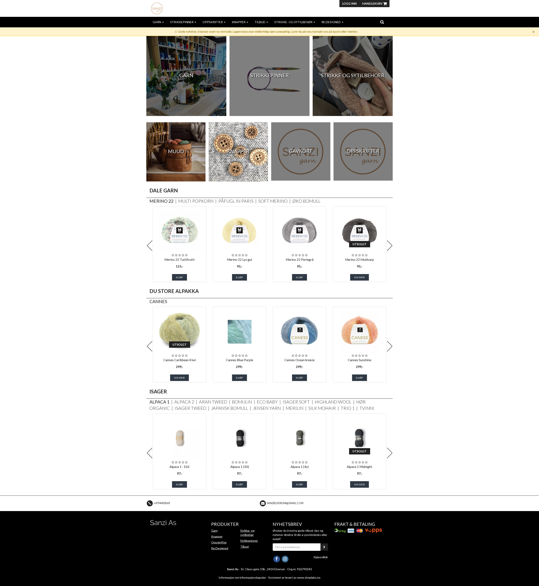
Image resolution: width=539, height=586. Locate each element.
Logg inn (349, 3)
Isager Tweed (190, 408)
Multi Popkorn (195, 201)
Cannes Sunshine (359, 360)
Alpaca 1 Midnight (359, 467)
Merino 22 (161, 201)
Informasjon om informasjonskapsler (242, 577)
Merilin (294, 408)
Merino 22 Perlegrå (300, 259)
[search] (382, 22)
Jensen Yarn (267, 408)
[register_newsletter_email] (324, 547)
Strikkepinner (182, 22)
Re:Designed (331, 22)
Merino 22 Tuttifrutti (179, 259)
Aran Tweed (213, 401)
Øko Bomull (306, 201)
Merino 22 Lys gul (239, 259)
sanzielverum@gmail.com (285, 503)
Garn (157, 22)
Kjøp (179, 277)
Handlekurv (372, 3)
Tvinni (366, 408)
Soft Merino (273, 201)
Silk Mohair (322, 408)
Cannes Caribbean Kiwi (179, 360)
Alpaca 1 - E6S (179, 467)
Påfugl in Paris (235, 201)
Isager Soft (296, 401)
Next (389, 245)
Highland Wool (333, 401)
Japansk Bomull (229, 408)
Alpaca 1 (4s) (300, 467)
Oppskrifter (213, 22)
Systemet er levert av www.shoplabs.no (294, 577)
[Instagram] (285, 558)
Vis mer (359, 277)
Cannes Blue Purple (239, 360)
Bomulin (242, 401)
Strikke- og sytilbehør (293, 22)
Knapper (239, 22)
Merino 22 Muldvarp (359, 259)
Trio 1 (348, 408)
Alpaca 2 (184, 401)
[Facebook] (277, 558)
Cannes (158, 301)
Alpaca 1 (159, 401)
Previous (149, 245)
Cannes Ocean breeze (299, 360)
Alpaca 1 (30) (239, 467)
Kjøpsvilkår (321, 557)
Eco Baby (267, 401)
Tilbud (260, 22)
